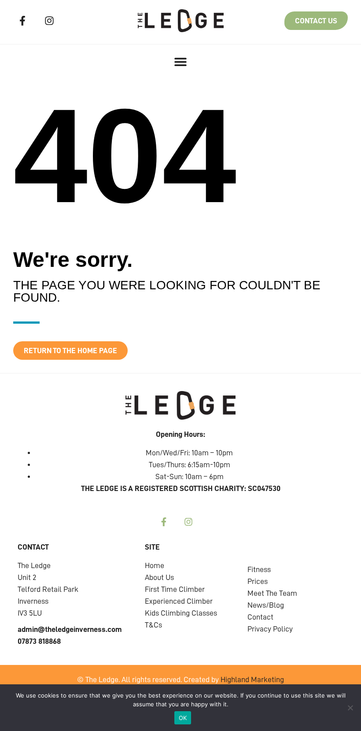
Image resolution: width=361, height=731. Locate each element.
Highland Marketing (252, 679)
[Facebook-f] (22, 20)
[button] (181, 61)
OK (183, 717)
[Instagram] (49, 20)
